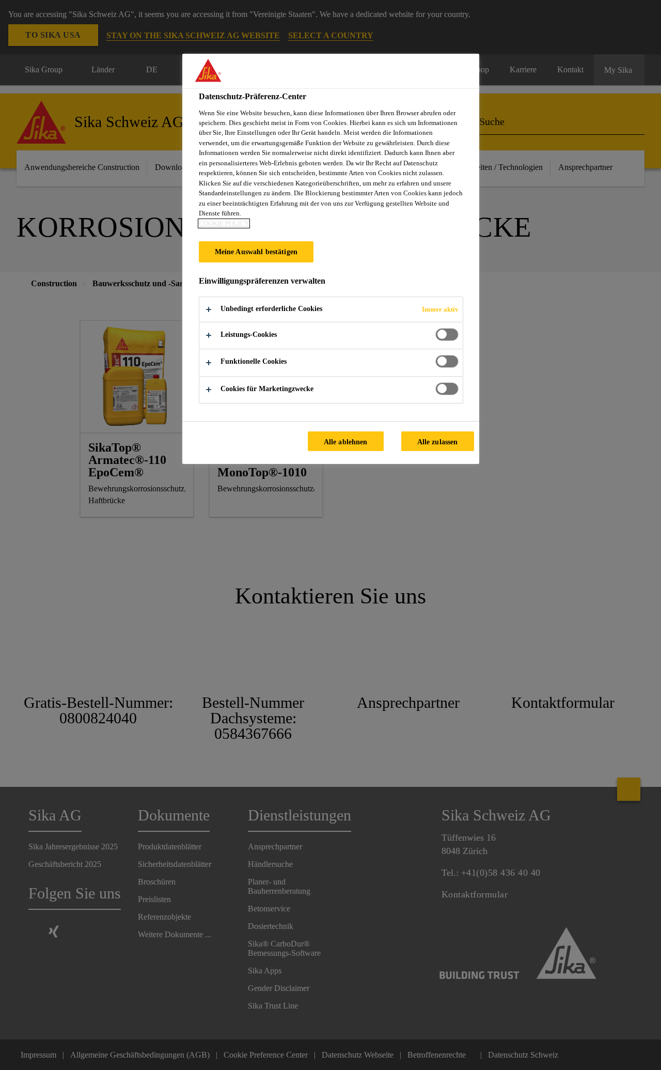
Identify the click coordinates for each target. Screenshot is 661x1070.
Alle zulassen (437, 442)
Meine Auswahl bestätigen (256, 251)
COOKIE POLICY (224, 223)
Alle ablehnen (346, 442)
